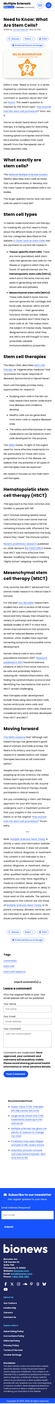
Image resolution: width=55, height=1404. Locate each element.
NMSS (12, 445)
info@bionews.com (21, 1273)
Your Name (10, 1004)
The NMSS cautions (14, 737)
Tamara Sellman (20, 29)
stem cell (9, 966)
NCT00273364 (34, 548)
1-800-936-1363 (20, 1276)
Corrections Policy (14, 1336)
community (10, 960)
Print (44, 39)
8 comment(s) (26, 982)
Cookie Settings (12, 1354)
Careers (8, 1312)
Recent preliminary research (20, 544)
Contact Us (10, 1317)
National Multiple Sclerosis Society (28, 174)
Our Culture (10, 1303)
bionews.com (21, 1270)
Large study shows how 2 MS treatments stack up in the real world (27, 1119)
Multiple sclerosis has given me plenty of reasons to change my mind (29, 1132)
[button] (40, 5)
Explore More (11, 1325)
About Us (8, 1297)
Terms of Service (13, 1350)
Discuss (14, 39)
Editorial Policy (12, 1340)
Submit (8, 1227)
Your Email (9, 1016)
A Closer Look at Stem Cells (29, 240)
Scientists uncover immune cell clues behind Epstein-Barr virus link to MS (28, 1154)
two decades (25, 602)
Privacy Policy (11, 1345)
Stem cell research (15, 971)
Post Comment (15, 1074)
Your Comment (12, 1029)
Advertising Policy (14, 1331)
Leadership (10, 1307)
